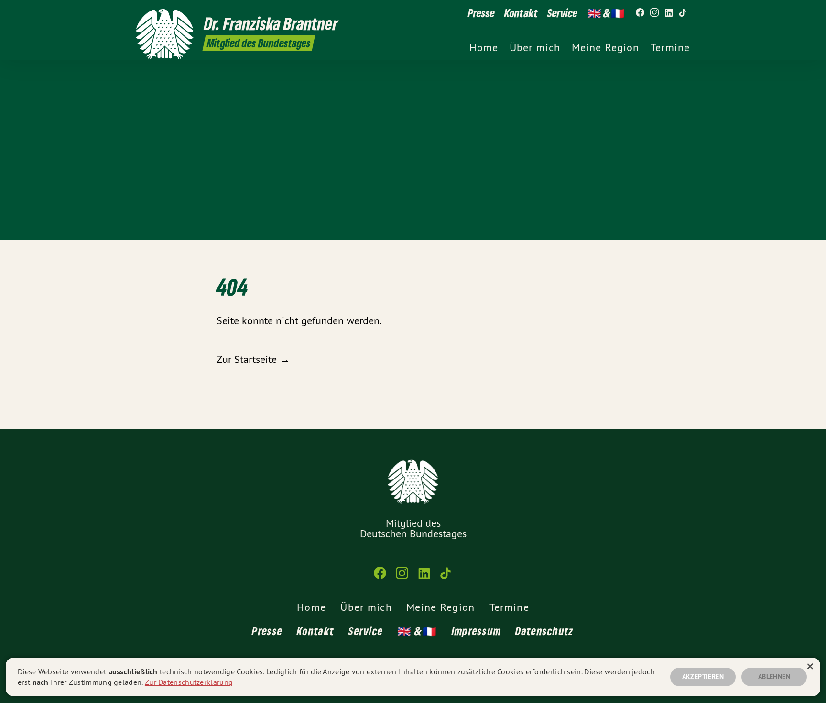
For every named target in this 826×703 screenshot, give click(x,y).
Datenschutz (544, 631)
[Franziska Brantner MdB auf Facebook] (640, 12)
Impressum (476, 631)
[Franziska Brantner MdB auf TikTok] (683, 12)
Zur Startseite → (253, 359)
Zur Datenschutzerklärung (189, 682)
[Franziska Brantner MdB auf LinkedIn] (669, 12)
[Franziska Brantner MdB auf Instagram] (654, 12)
